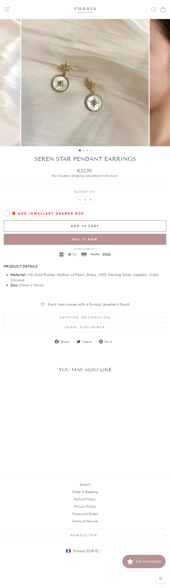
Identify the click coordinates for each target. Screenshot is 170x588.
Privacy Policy (85, 506)
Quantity (85, 191)
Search (85, 484)
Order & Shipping (85, 492)
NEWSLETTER (84, 535)
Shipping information (85, 317)
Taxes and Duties (85, 514)
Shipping (77, 176)
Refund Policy (85, 499)
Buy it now (85, 239)
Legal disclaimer (85, 327)
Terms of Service (85, 521)
